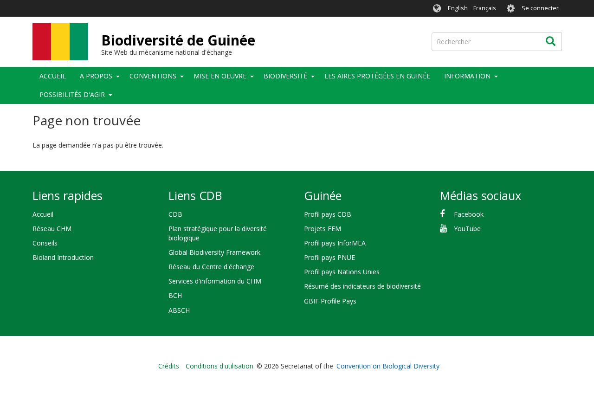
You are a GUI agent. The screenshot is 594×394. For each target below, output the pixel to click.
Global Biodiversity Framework (214, 252)
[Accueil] (60, 41)
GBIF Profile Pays (330, 301)
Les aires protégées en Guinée (377, 75)
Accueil (52, 75)
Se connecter (540, 8)
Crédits (168, 366)
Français (484, 8)
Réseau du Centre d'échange (211, 266)
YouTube (467, 228)
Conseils (45, 243)
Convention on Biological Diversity (387, 366)
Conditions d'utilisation (219, 366)
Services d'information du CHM (214, 281)
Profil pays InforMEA (335, 243)
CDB (175, 214)
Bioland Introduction (63, 257)
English (458, 8)
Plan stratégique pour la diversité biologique (217, 233)
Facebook (469, 214)
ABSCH (179, 310)
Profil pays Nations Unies (342, 271)
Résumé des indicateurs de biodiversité (362, 286)
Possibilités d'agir (72, 94)
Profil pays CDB (327, 214)
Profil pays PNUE (329, 257)
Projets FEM (322, 228)
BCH (175, 295)
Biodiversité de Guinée (178, 40)
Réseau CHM (51, 228)
